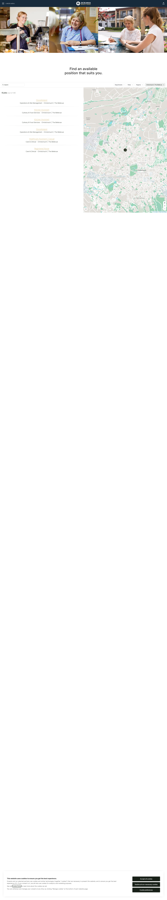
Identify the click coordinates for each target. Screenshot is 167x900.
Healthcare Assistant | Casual (41, 139)
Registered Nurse (41, 148)
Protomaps (155, 212)
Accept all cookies (146, 879)
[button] (163, 3)
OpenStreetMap (163, 212)
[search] (13, 84)
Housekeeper (41, 100)
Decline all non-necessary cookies (146, 884)
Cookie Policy (16, 886)
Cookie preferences (146, 890)
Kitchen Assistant (41, 110)
